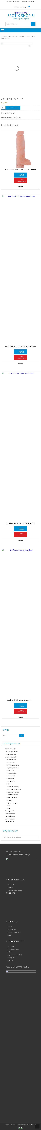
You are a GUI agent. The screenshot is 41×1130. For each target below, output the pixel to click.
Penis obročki (11, 781)
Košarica (17, 1)
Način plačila (11, 958)
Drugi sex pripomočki (11, 752)
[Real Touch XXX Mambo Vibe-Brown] (20, 270)
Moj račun (9, 1)
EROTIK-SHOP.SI (21, 15)
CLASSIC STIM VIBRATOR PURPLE (20, 523)
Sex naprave (10, 778)
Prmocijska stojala (10, 754)
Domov (3, 36)
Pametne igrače (11, 773)
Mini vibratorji (11, 762)
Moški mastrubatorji (13, 765)
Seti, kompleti (11, 776)
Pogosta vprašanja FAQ (28, 1)
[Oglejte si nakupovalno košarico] (27, 7)
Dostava (10, 960)
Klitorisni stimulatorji (13, 787)
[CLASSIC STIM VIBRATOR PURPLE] (20, 447)
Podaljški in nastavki (13, 792)
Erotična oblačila (10, 813)
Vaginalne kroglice (12, 803)
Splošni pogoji (12, 929)
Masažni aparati (11, 760)
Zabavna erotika (10, 819)
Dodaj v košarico (14, 107)
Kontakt (10, 926)
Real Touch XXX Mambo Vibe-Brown (20, 346)
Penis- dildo (10, 770)
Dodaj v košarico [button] (21, 175)
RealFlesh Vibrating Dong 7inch (20, 700)
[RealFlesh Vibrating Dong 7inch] (20, 623)
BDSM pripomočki (10, 749)
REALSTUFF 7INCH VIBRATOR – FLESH (21, 170)
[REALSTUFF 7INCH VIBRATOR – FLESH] (20, 149)
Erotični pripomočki (13, 36)
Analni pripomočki (12, 797)
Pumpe (9, 808)
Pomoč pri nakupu (13, 949)
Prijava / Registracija (20, 7)
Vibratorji (9, 800)
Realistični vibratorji (27, 36)
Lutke (8, 784)
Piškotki (10, 935)
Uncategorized (9, 822)
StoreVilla (33, 1125)
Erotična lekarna (10, 816)
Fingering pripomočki (13, 768)
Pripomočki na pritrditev (14, 789)
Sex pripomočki (9, 811)
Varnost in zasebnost (14, 932)
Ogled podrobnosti (22, 180)
